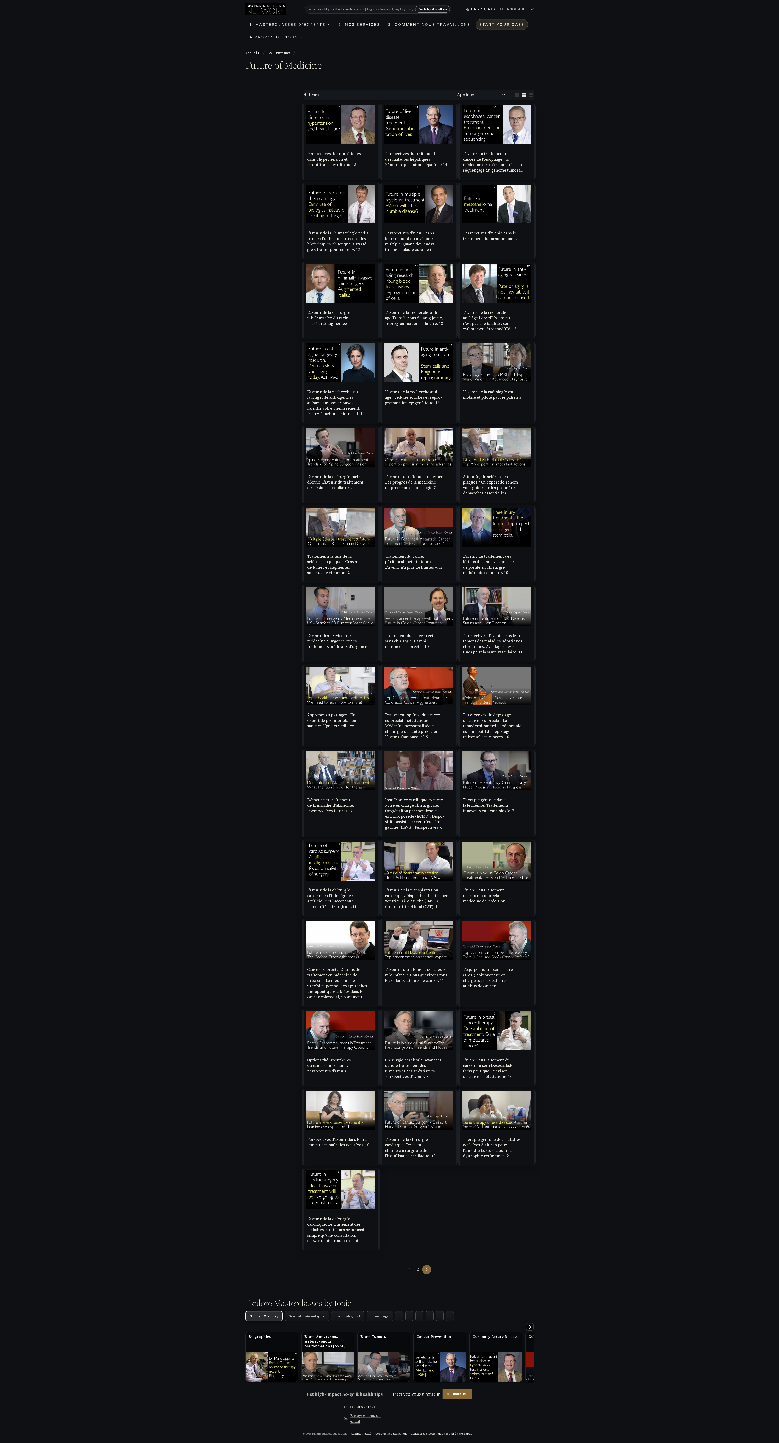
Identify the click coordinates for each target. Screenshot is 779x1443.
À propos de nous (275, 37)
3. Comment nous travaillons (429, 24)
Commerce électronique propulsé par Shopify (441, 1434)
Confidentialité (361, 1434)
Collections (280, 53)
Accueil (253, 53)
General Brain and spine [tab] (307, 1316)
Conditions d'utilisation (391, 1434)
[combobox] (378, 9)
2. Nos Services (359, 24)
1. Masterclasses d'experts (288, 24)
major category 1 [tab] (347, 1316)
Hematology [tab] (379, 1316)
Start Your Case (501, 24)
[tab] (399, 1316)
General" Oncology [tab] (264, 1316)
